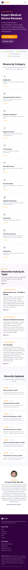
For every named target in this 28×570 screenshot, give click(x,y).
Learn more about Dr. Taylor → (14, 504)
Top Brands (4, 533)
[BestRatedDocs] (5, 2)
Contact (3, 537)
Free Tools (3, 531)
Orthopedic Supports (6, 550)
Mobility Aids (4, 546)
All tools (3, 283)
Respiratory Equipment (6, 544)
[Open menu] (25, 2)
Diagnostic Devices (6, 548)
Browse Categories (8, 36)
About (2, 535)
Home (2, 529)
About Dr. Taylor (7, 41)
